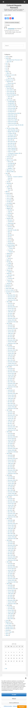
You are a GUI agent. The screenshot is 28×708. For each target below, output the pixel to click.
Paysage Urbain (9, 628)
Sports (7, 633)
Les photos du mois (10, 291)
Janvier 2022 (11, 527)
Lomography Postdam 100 (14, 153)
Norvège (9, 261)
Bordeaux (10, 226)
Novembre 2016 (11, 405)
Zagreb (9, 216)
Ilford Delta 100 (11, 136)
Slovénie (9, 270)
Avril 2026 (10, 608)
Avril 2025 (10, 587)
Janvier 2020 (11, 483)
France (8, 225)
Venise (9, 258)
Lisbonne (10, 266)
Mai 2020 (10, 488)
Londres (11, 248)
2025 (8, 583)
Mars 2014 (10, 360)
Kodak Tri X (10, 151)
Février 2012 (11, 308)
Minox (9, 98)
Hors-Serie (9, 623)
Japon (8, 186)
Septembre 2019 (12, 473)
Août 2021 (10, 498)
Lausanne (10, 278)
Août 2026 (10, 607)
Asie (7, 173)
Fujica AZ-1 (9, 156)
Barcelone (10, 220)
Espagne (9, 218)
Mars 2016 (10, 403)
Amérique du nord (10, 75)
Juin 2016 (10, 400)
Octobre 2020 (11, 493)
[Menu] (3, 2)
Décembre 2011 (11, 295)
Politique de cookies (8, 706)
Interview (8, 286)
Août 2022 (10, 520)
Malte (8, 260)
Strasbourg (10, 243)
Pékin (9, 180)
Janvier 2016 (11, 396)
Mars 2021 (10, 511)
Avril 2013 (10, 326)
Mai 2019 (10, 466)
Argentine (9, 81)
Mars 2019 (10, 468)
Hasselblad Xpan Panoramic (13, 59)
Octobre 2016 (11, 406)
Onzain (9, 238)
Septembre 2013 (12, 343)
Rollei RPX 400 (11, 155)
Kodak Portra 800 (12, 123)
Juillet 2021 (10, 506)
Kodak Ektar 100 (12, 115)
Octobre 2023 (11, 558)
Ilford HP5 (10, 140)
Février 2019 (11, 460)
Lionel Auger (11, 28)
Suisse (8, 276)
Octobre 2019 (11, 471)
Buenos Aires (11, 83)
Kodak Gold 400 (11, 118)
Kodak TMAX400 (12, 150)
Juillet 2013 (10, 333)
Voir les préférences (14, 702)
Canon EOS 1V (10, 90)
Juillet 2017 (10, 420)
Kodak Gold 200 (11, 116)
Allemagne (9, 206)
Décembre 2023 (11, 545)
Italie (8, 256)
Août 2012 (10, 303)
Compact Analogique (11, 94)
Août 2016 (10, 390)
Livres (7, 620)
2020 (8, 475)
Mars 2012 (10, 316)
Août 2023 (10, 541)
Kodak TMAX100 (12, 148)
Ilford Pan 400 (11, 145)
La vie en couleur (10, 290)
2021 (8, 496)
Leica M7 (9, 158)
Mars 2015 (10, 381)
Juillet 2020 (10, 485)
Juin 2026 (10, 615)
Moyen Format (10, 160)
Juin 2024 (10, 573)
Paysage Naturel (9, 627)
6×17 (7, 63)
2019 (8, 453)
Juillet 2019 (10, 463)
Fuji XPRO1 (9, 203)
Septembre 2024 (12, 582)
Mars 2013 (10, 338)
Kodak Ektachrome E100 (13, 113)
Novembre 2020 (11, 491)
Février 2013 (11, 330)
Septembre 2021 (12, 516)
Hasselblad (10, 165)
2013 (8, 323)
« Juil (5, 668)
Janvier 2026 (11, 612)
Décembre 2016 (11, 393)
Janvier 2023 (11, 548)
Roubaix (10, 241)
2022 (8, 518)
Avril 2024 (10, 565)
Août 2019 (10, 455)
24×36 (7, 56)
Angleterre (10, 246)
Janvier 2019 (11, 461)
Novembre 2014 (11, 361)
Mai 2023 (10, 553)
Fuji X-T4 (9, 198)
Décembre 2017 (11, 415)
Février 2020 (11, 481)
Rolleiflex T (10, 168)
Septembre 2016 (12, 408)
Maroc (8, 73)
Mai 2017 (10, 423)
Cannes (9, 228)
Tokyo (9, 190)
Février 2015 (11, 373)
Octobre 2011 (11, 298)
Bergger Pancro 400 (12, 131)
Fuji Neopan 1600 (12, 135)
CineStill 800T (11, 103)
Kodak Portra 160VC (12, 120)
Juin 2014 (10, 356)
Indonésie (9, 183)
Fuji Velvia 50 (11, 111)
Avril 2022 (10, 521)
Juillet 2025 (10, 593)
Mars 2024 (10, 576)
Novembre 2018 (11, 448)
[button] (26, 678)
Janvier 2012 (11, 310)
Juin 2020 (10, 486)
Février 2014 (11, 351)
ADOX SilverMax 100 (13, 130)
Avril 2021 (10, 500)
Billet (7, 191)
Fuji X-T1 (9, 195)
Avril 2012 (10, 305)
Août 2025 (10, 585)
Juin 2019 (10, 465)
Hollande (9, 253)
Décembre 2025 (11, 588)
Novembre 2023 (11, 557)
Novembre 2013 (11, 340)
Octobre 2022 (11, 536)
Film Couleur (10, 100)
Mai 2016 (10, 401)
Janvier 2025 (11, 592)
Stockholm (10, 275)
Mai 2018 (10, 445)
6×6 (6, 66)
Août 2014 (10, 346)
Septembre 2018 (12, 451)
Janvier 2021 (11, 505)
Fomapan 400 (11, 133)
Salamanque (11, 223)
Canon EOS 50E (10, 93)
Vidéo (7, 635)
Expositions (8, 285)
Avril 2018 (10, 435)
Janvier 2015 (11, 375)
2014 (8, 345)
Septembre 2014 (12, 365)
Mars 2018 (10, 446)
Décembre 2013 (11, 328)
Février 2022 (11, 525)
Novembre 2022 (11, 535)
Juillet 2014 (10, 355)
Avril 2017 (10, 413)
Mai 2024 (10, 575)
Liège (9, 211)
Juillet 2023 (10, 550)
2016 (8, 388)
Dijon (9, 231)
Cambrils (10, 221)
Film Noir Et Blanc (11, 128)
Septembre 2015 (12, 386)
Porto (9, 268)
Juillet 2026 (10, 613)
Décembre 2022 (11, 523)
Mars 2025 (10, 598)
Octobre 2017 (11, 428)
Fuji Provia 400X (12, 108)
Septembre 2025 (12, 603)
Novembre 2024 (11, 578)
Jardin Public (9, 288)
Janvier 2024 (11, 570)
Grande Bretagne (11, 245)
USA (8, 76)
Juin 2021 (10, 508)
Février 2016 (11, 395)
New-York (10, 78)
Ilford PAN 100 (11, 143)
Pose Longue (9, 632)
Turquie (8, 280)
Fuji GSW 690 (11, 163)
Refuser (14, 698)
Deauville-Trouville (12, 230)
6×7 (6, 68)
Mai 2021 (10, 510)
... (23, 27)
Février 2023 (11, 546)
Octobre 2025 (11, 602)
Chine (8, 175)
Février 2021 (11, 503)
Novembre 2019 (11, 470)
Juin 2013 (10, 335)
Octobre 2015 (11, 385)
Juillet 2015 (10, 376)
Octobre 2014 (11, 363)
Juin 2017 (10, 421)
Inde (8, 181)
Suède (8, 273)
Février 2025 (11, 590)
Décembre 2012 (11, 306)
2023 (8, 540)
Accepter (14, 694)
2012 (8, 301)
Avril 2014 (10, 348)
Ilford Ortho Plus (11, 141)
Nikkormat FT (10, 170)
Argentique (8, 86)
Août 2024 (10, 563)
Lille (9, 233)
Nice (9, 236)
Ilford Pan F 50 (11, 146)
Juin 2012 (10, 313)
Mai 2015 (10, 380)
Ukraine (8, 283)
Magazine (8, 622)
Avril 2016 (10, 391)
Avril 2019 (10, 456)
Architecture (8, 85)
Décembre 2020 (11, 480)
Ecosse (9, 250)
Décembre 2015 (11, 371)
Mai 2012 (10, 315)
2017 (8, 410)
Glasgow (11, 251)
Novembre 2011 (11, 296)
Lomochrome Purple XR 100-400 (15, 125)
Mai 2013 (10, 336)
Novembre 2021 (11, 513)
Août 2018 (10, 433)
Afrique (7, 71)
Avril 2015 (10, 370)
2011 (8, 293)
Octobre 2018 (11, 450)
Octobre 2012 (11, 320)
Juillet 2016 (10, 398)
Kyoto (9, 188)
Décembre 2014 (11, 350)
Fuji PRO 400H (11, 105)
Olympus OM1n (10, 171)
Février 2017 (11, 416)
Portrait (7, 630)
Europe (7, 205)
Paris (9, 240)
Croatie (8, 215)
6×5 (6, 64)
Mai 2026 (10, 617)
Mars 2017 (10, 425)
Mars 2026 (10, 618)
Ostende (10, 213)
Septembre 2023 (12, 560)
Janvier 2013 (11, 331)
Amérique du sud (10, 80)
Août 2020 (10, 476)
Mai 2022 (10, 532)
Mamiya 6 (10, 166)
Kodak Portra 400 (12, 121)
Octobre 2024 (11, 580)
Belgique (9, 208)
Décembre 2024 (11, 567)
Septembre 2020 (12, 495)
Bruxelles (10, 210)
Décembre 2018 (11, 436)
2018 (8, 431)
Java (9, 185)
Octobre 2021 (11, 515)
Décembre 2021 (11, 501)
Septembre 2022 (12, 538)
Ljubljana (10, 271)
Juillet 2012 (10, 311)
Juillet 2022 (10, 528)
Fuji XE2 (9, 201)
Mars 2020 (10, 490)
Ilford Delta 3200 (12, 138)
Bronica (9, 161)
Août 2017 (10, 411)
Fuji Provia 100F (12, 106)
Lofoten (9, 263)
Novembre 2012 (11, 318)
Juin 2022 (10, 530)
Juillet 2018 (10, 441)
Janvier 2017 (11, 418)
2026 (8, 605)
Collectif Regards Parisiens (14, 6)
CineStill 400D (11, 101)
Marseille (10, 235)
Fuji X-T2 (9, 196)
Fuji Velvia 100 (11, 110)
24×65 (7, 58)
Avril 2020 (10, 478)
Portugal (9, 265)
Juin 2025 (10, 595)
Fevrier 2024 (11, 568)
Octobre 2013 (11, 341)
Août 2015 (10, 368)
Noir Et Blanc (9, 625)
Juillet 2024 (10, 572)
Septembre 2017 (12, 430)
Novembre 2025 (11, 600)
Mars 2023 (10, 555)
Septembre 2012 (12, 321)
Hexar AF (10, 96)
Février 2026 (11, 610)
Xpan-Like (9, 61)
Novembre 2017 (11, 426)
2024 (8, 562)
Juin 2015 (10, 378)
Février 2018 (11, 438)
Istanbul (9, 281)
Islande (8, 255)
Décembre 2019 (11, 458)
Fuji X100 (9, 200)
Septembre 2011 (12, 300)
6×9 (6, 70)
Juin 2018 (10, 443)
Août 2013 (10, 325)
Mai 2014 (10, 358)
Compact (8, 193)
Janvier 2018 (11, 440)
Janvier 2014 (11, 353)
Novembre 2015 (11, 383)
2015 (8, 366)
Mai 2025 (10, 597)
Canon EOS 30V (10, 91)
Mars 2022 (10, 533)
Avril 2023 (10, 543)
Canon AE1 (9, 88)
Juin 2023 (10, 552)
